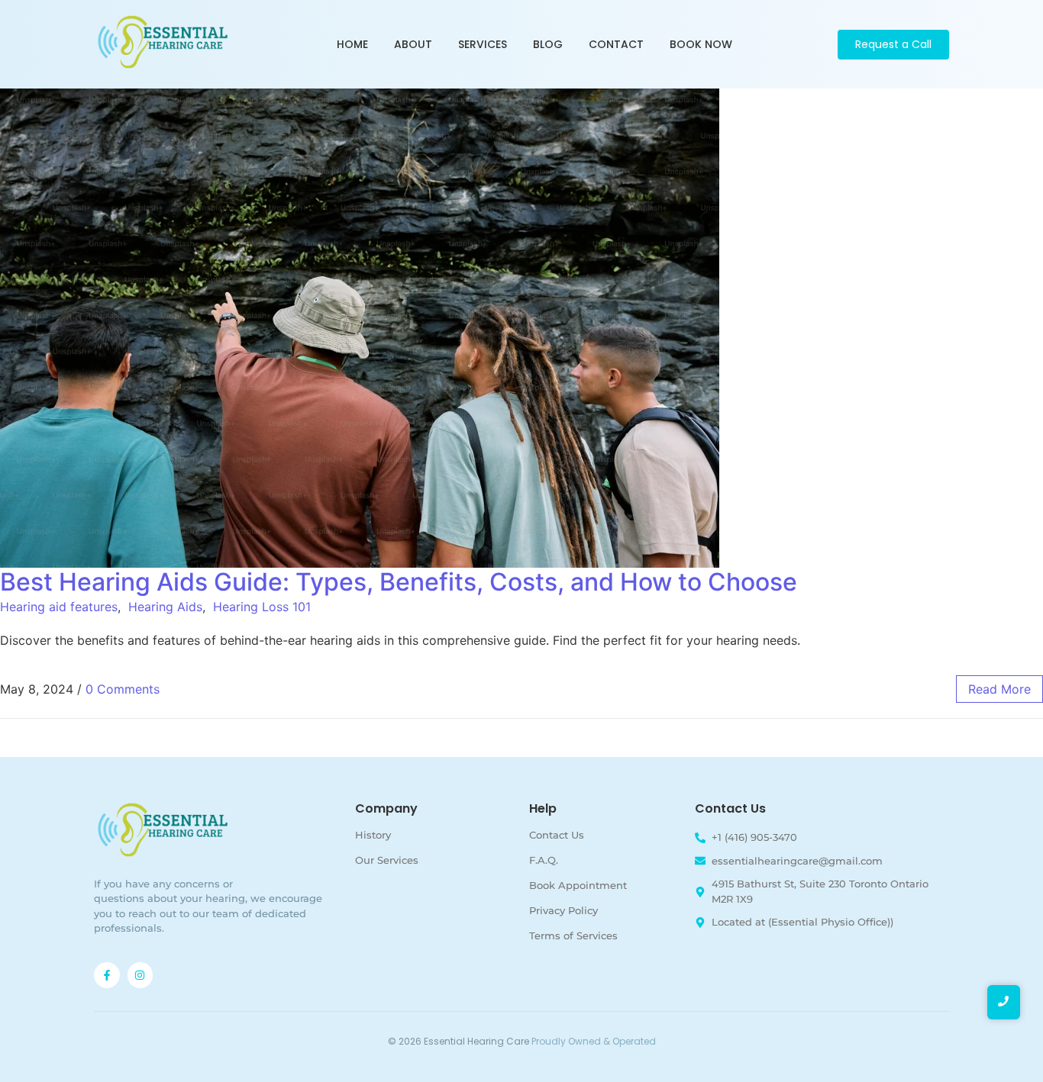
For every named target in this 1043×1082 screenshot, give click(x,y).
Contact (616, 44)
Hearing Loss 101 (262, 606)
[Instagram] (140, 975)
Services (482, 44)
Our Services (386, 860)
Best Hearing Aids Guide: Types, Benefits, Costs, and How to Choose (398, 582)
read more (999, 689)
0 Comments (123, 689)
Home (352, 44)
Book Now (701, 44)
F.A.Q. (543, 860)
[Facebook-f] (107, 975)
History (373, 835)
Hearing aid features (59, 606)
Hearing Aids (165, 606)
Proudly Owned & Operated (593, 1041)
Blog (548, 44)
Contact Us (556, 835)
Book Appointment (578, 885)
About (413, 44)
